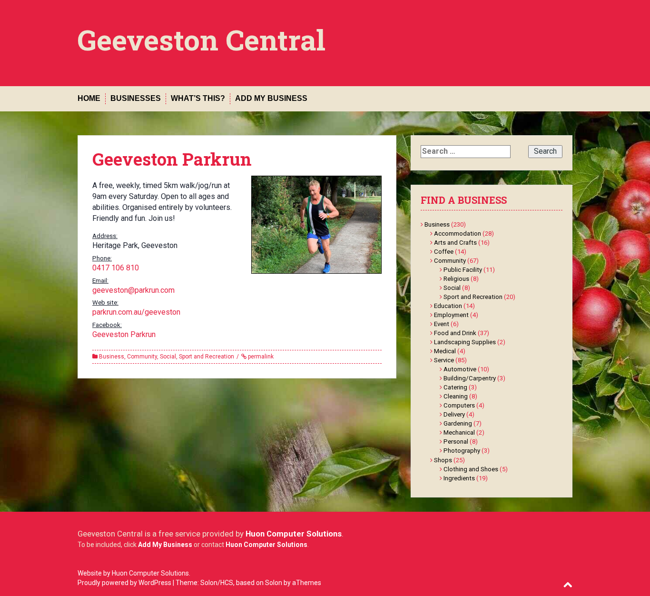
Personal (455, 441)
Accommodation (457, 233)
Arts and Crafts (455, 242)
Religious (456, 278)
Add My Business (271, 98)
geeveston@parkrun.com (133, 290)
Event (441, 324)
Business (111, 356)
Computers (459, 405)
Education (448, 305)
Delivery (454, 414)
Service (444, 360)
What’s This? (198, 98)
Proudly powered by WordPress (124, 582)
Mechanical (459, 432)
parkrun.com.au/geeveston (136, 312)
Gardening (457, 423)
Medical (445, 351)
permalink (260, 356)
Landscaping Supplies (465, 342)
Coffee (443, 251)
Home (89, 98)
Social (168, 356)
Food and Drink (455, 333)
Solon (273, 582)
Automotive (459, 369)
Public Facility (462, 269)
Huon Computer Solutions (294, 533)
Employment (451, 314)
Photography (461, 450)
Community (142, 356)
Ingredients (459, 478)
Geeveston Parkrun (124, 334)
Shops (443, 460)
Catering (455, 387)
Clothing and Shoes (470, 469)
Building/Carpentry (469, 378)
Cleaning (455, 396)
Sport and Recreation (206, 356)
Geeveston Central (201, 39)
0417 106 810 (115, 267)
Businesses (135, 98)
